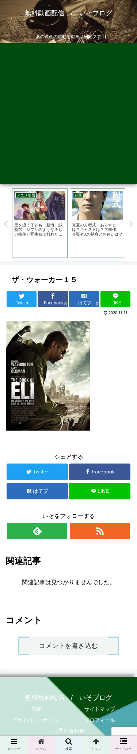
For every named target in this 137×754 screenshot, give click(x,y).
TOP (37, 709)
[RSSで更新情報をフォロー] (100, 531)
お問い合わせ (68, 731)
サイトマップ (99, 709)
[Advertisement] (68, 115)
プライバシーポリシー (37, 720)
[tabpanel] (40, 223)
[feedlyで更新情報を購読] (37, 531)
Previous (5, 224)
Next (131, 224)
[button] (122, 649)
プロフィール (99, 720)
